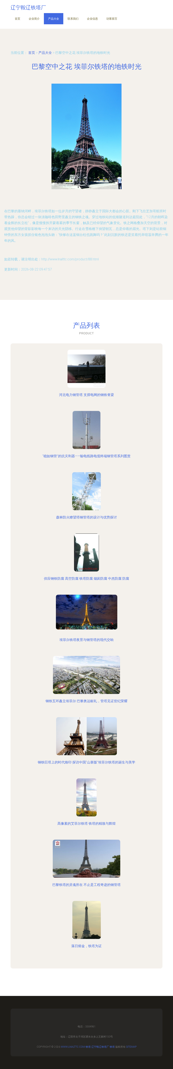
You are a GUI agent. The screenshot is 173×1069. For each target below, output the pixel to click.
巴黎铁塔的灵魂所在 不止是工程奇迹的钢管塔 (86, 885)
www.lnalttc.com (73, 1046)
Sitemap (131, 1046)
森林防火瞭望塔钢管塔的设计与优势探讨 (86, 517)
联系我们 (73, 18)
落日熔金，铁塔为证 (86, 946)
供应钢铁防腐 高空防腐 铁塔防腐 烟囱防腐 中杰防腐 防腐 (86, 579)
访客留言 (111, 18)
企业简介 (34, 18)
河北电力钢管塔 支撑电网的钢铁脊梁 (86, 395)
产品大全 (53, 18)
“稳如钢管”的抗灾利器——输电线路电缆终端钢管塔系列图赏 (86, 456)
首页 (17, 18)
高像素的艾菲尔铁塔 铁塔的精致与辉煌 (86, 823)
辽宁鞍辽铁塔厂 (100, 1046)
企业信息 (92, 18)
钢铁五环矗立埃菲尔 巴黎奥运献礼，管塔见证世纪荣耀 (86, 701)
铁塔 (88, 1046)
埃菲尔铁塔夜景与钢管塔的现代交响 (86, 640)
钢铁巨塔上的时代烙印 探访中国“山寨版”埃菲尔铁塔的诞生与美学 (86, 762)
